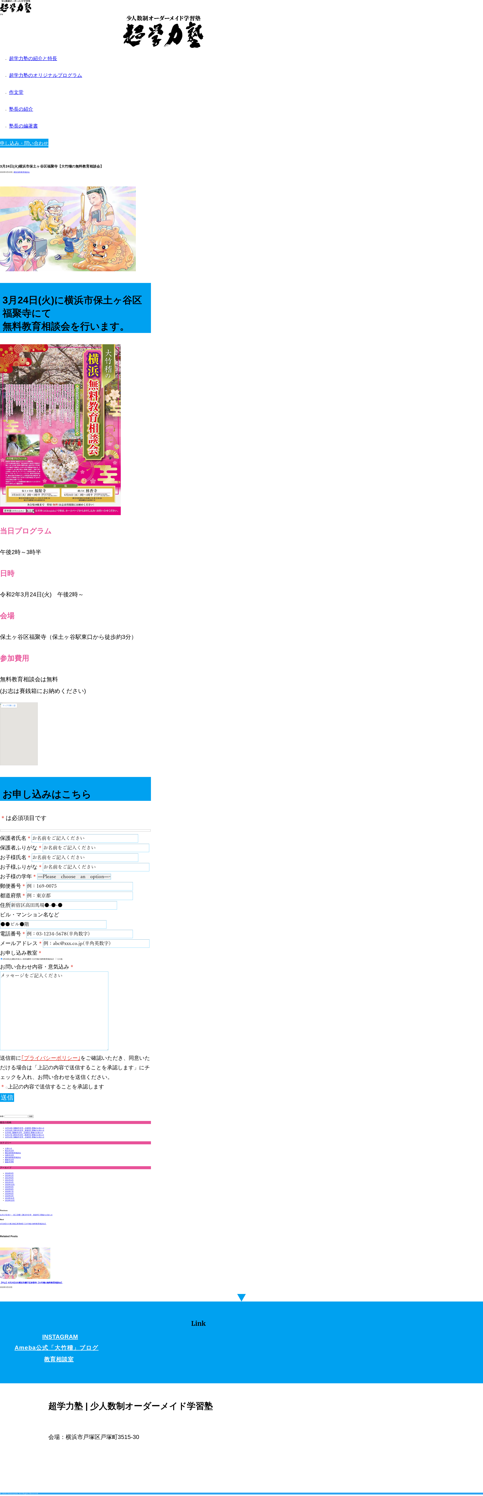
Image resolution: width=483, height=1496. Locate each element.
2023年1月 (9, 1175)
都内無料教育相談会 (13, 1157)
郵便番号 (13, 886)
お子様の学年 (18, 876)
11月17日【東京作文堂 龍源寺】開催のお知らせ (24, 1135)
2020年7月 (9, 1191)
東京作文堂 (9, 1151)
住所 (5, 905)
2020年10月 (10, 1185)
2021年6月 (9, 1178)
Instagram (60, 1336)
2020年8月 (9, 1189)
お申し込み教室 (21, 953)
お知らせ (8, 1148)
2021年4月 (9, 1180)
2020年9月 (9, 1187)
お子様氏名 (16, 857)
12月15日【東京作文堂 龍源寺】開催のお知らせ (24, 1130)
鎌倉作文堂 (9, 1160)
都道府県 (13, 895)
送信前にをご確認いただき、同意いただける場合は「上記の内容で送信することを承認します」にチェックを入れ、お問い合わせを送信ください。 (75, 1067)
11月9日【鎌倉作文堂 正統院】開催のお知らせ (24, 1133)
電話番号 (13, 934)
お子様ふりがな (21, 867)
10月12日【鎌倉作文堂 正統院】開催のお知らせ (24, 1137)
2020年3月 (9, 1196)
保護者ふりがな (21, 848)
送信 (7, 1097)
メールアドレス (21, 943)
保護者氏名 (16, 838)
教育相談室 (59, 1359)
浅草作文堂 (9, 1155)
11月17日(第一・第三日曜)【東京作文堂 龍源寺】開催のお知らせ (26, 1215)
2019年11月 (9, 1198)
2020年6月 (9, 1194)
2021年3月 (9, 1182)
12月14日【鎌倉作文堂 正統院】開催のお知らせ (24, 1128)
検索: (2, 1116)
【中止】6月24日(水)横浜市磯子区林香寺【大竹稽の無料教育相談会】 (31, 1282)
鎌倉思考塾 (9, 1162)
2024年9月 (9, 1173)
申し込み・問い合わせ (24, 143)
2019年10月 (10, 1200)
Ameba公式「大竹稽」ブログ (57, 1347)
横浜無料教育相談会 (22, 172)
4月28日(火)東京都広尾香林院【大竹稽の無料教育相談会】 (23, 1224)
